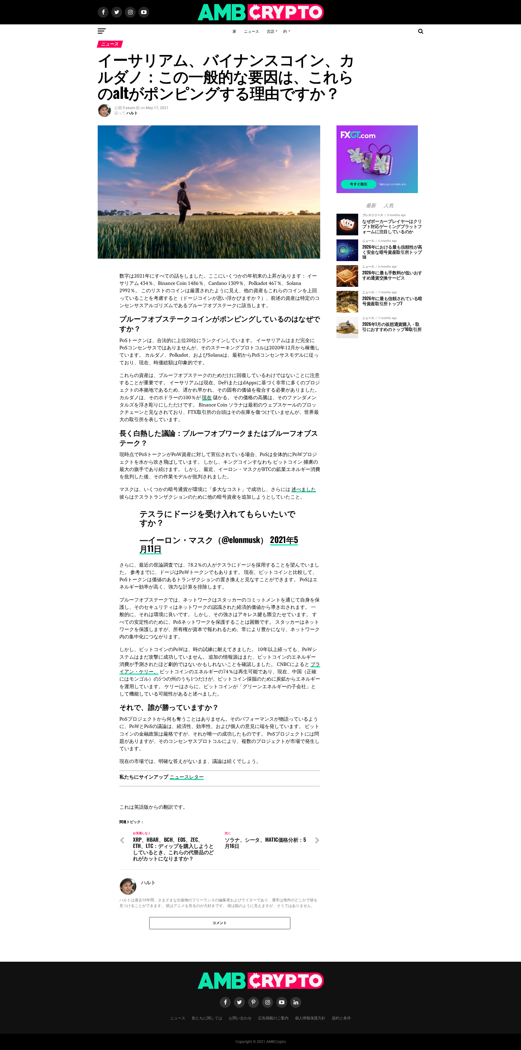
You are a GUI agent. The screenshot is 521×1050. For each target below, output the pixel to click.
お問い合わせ (240, 1017)
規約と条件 (341, 1017)
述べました (303, 489)
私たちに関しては (207, 1017)
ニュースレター (187, 777)
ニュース (251, 31)
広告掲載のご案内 (273, 1017)
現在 (207, 397)
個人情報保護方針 (310, 1017)
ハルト (132, 113)
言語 (270, 31)
